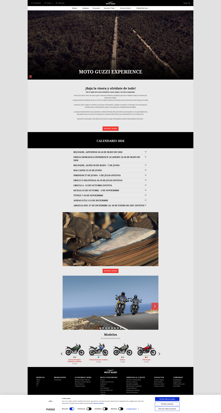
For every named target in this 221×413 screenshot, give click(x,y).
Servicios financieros (132, 392)
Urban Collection (79, 384)
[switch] (89, 408)
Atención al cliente (159, 384)
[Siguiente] (159, 354)
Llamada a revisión (159, 386)
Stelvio (38, 380)
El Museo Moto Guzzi (179, 384)
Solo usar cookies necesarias (167, 409)
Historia (102, 386)
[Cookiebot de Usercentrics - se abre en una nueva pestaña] (50, 409)
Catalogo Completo (80, 386)
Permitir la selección (167, 404)
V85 (37, 384)
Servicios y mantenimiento (133, 380)
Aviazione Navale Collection (82, 380)
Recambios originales (132, 384)
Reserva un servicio (131, 382)
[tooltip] (74, 357)
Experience (103, 384)
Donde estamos (158, 382)
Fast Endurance (104, 388)
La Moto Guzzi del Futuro (107, 382)
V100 (37, 382)
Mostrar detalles (98, 403)
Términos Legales (159, 380)
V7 (37, 386)
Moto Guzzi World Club (106, 390)
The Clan (102, 392)
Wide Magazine (177, 380)
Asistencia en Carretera (133, 390)
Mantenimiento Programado (134, 386)
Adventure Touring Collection (83, 382)
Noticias (102, 380)
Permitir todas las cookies (167, 399)
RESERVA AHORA (110, 128)
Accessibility (176, 386)
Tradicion (102, 394)
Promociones (57, 380)
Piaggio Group (177, 382)
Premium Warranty (131, 388)
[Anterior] (61, 354)
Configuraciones (131, 409)
